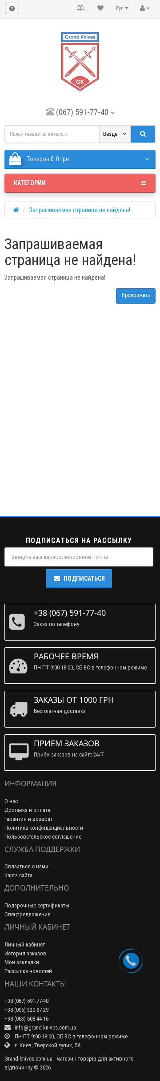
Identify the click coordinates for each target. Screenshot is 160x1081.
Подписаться (84, 578)
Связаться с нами (26, 866)
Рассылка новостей (28, 971)
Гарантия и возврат (28, 819)
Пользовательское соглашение (42, 836)
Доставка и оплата (27, 810)
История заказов (25, 953)
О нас (11, 801)
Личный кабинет (24, 944)
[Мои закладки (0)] (100, 8)
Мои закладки (21, 962)
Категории (30, 182)
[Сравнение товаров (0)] (81, 8)
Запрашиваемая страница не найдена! (79, 210)
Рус (120, 8)
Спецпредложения (27, 914)
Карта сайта (18, 875)
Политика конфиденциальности (43, 827)
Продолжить (136, 295)
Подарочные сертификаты (36, 905)
